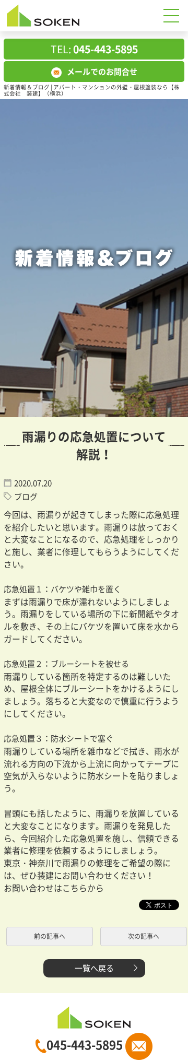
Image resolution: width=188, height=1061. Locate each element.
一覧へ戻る (94, 968)
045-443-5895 (85, 1044)
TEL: (94, 48)
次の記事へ (143, 936)
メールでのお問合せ (102, 71)
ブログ (26, 496)
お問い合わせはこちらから (54, 888)
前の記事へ (49, 936)
